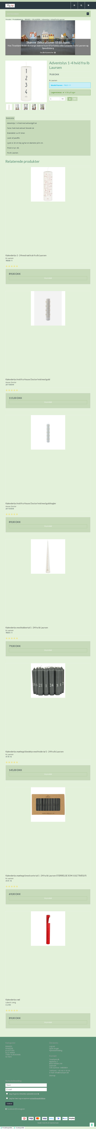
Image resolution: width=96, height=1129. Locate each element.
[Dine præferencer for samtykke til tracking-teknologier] (92, 1125)
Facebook (11, 1109)
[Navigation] (74, 5)
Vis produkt (48, 278)
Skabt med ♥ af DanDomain (48, 1123)
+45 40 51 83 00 (64, 1070)
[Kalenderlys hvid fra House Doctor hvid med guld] (48, 334)
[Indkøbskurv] (88, 5)
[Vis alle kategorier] (88, 13)
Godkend (9, 1103)
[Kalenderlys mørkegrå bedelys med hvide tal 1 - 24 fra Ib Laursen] (48, 706)
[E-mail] (26, 1089)
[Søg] (81, 5)
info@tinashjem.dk (62, 1072)
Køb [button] (74, 99)
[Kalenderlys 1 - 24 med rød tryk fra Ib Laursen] (48, 210)
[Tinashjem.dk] (10, 5)
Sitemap (52, 1075)
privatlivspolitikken (37, 1098)
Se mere (8, 1057)
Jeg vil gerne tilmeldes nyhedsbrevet (28, 1093)
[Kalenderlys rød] (48, 954)
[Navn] (26, 1085)
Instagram (21, 1109)
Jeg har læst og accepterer (27, 1098)
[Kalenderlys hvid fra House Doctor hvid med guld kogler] (48, 458)
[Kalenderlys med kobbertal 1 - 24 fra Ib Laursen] (48, 582)
